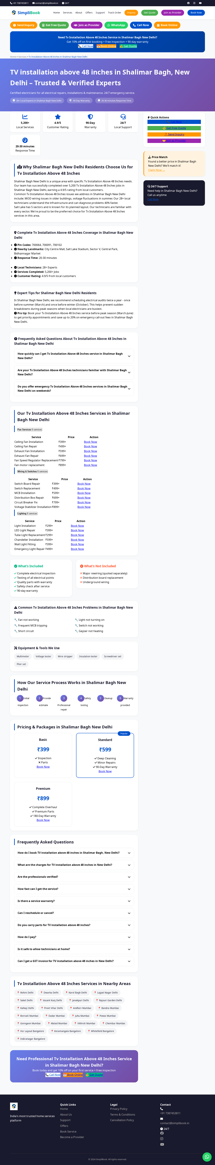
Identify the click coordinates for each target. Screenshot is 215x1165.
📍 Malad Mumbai (57, 1023)
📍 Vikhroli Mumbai (84, 1023)
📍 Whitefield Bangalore (101, 1031)
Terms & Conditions (122, 1114)
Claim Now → (156, 170)
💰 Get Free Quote (174, 128)
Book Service (68, 1131)
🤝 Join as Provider (174, 141)
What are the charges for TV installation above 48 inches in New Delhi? (65, 865)
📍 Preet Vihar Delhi (52, 1008)
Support (100, 12)
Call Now (143, 25)
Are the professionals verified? (38, 877)
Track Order (114, 12)
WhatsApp (118, 25)
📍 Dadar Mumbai (55, 1015)
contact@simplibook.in (46, 3)
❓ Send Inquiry (174, 134)
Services (67, 12)
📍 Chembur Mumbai (113, 1023)
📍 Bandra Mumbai (108, 1008)
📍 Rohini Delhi (25, 992)
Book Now (196, 12)
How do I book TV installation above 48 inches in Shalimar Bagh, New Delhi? (69, 853)
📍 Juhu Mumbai (80, 1015)
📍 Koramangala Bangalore (66, 1031)
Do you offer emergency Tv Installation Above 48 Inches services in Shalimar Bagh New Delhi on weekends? (72, 389)
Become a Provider (72, 1137)
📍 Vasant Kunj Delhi (50, 1000)
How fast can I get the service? (38, 889)
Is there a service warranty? (36, 901)
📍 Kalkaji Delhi (25, 1008)
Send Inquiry (25, 25)
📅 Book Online (106, 46)
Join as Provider (172, 12)
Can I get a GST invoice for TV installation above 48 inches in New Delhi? (66, 961)
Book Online (169, 25)
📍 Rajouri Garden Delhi (109, 1000)
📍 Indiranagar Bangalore (31, 1038)
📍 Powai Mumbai (106, 1015)
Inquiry (131, 12)
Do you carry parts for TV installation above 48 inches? (54, 925)
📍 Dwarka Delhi (49, 992)
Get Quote (149, 12)
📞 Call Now (85, 46)
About (78, 12)
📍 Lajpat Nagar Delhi (106, 992)
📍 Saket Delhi (25, 1000)
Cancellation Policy (122, 1120)
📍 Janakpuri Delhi (79, 1000)
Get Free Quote (56, 25)
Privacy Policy (118, 1109)
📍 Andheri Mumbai (80, 1008)
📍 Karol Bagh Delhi (76, 992)
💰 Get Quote (128, 46)
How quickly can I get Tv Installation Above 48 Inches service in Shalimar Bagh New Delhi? (70, 356)
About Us (66, 1114)
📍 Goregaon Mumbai (29, 1023)
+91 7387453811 (20, 3)
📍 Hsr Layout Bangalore (30, 1031)
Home (56, 12)
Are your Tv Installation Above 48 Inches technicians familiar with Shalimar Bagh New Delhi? (72, 372)
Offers (89, 12)
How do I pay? (27, 937)
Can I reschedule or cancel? (36, 913)
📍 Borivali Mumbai (27, 1015)
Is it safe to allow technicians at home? (44, 949)
